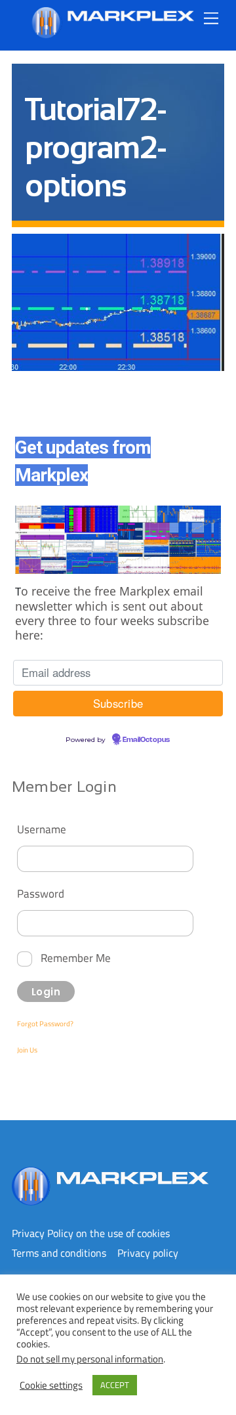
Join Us (27, 1050)
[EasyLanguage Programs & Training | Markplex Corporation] (112, 33)
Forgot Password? (45, 1023)
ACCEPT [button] (114, 1384)
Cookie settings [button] (51, 1385)
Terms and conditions (59, 1253)
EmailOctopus (146, 740)
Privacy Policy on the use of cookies (91, 1233)
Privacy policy (147, 1253)
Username (41, 829)
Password (40, 893)
